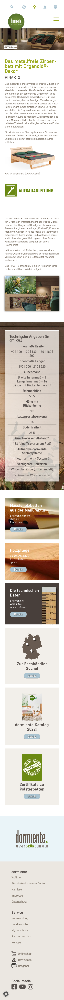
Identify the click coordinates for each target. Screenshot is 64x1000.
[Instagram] (31, 987)
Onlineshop (25, 954)
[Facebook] (15, 987)
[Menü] (54, 18)
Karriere (16, 889)
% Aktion (16, 877)
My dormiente (19, 930)
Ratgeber (23, 966)
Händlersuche (19, 924)
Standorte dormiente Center (28, 883)
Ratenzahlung (19, 918)
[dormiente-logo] (16, 22)
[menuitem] (11, 7)
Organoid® (14, 222)
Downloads (25, 960)
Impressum (18, 896)
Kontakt (16, 942)
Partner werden (21, 936)
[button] (6, 994)
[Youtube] (23, 987)
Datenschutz (19, 902)
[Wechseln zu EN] (55, 7)
